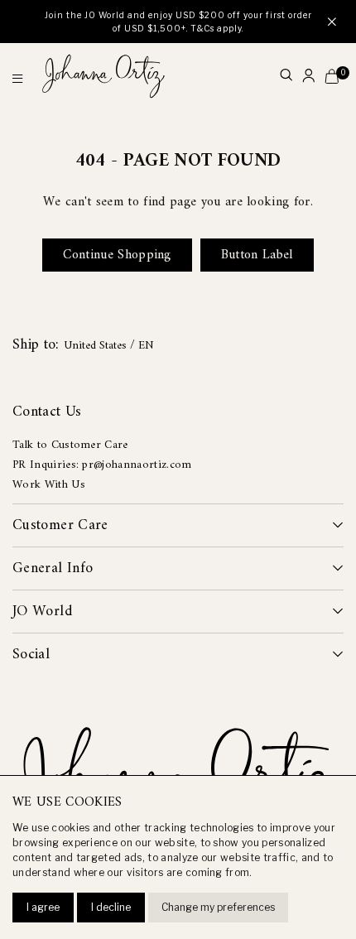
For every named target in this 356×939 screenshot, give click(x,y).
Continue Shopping (117, 255)
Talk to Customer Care (70, 445)
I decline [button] (111, 907)
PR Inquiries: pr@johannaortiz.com (102, 465)
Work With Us (48, 484)
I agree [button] (43, 907)
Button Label (257, 255)
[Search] (286, 76)
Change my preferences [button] (218, 907)
